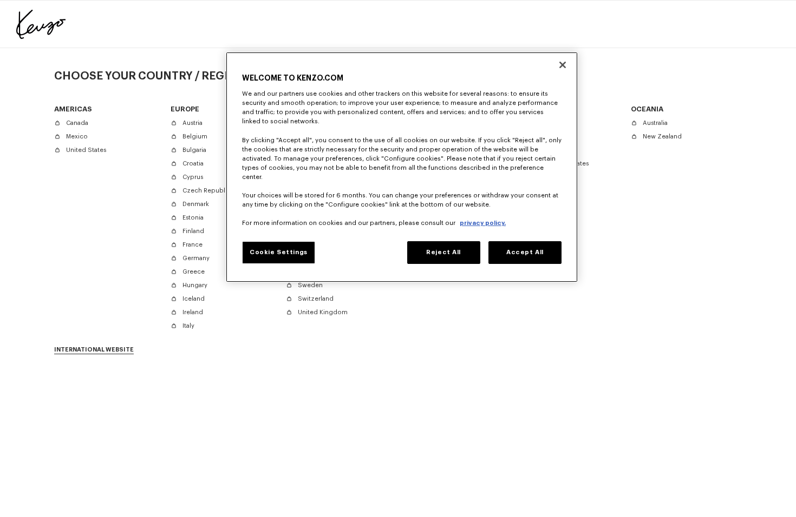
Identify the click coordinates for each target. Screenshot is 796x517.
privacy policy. (483, 223)
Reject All (443, 252)
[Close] (563, 65)
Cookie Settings (279, 252)
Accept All (525, 252)
